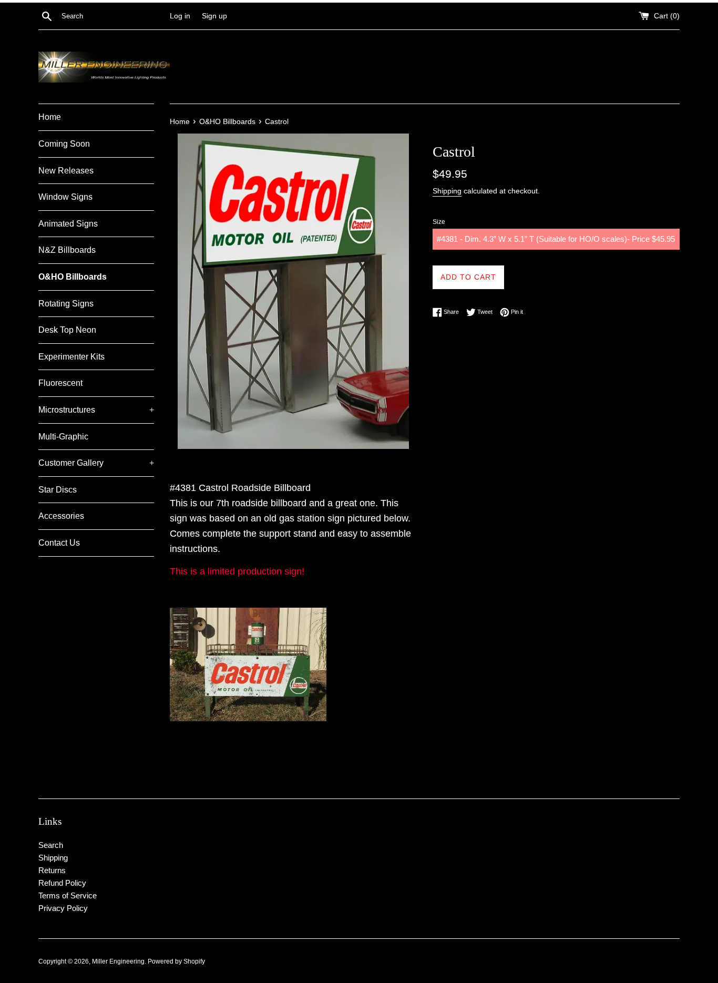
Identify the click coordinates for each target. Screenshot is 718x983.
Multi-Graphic (63, 436)
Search (50, 845)
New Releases (66, 170)
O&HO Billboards (72, 276)
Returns (52, 870)
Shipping (447, 191)
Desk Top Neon (67, 329)
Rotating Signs (66, 303)
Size (439, 222)
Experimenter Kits (71, 356)
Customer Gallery (96, 462)
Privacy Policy (63, 908)
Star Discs (57, 489)
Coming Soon (64, 143)
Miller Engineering (118, 961)
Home (49, 116)
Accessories (61, 515)
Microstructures (96, 409)
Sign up (214, 16)
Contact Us (59, 542)
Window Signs (65, 196)
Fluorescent (60, 382)
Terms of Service (67, 895)
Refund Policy (62, 882)
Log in (180, 16)
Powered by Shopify (176, 961)
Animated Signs (68, 223)
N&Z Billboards (67, 249)
